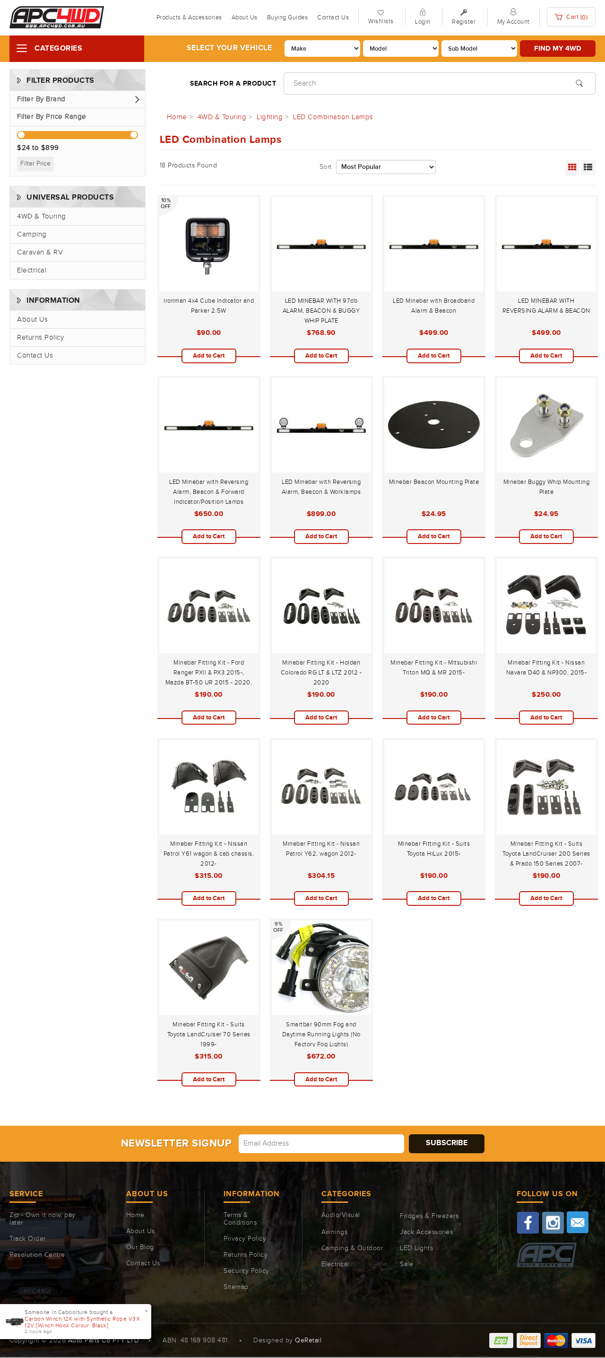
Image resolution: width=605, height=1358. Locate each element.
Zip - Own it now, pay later (42, 1219)
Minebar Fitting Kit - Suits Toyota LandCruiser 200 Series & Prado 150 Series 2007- (546, 853)
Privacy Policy (245, 1239)
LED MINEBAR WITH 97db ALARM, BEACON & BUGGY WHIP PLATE (321, 310)
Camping (32, 234)
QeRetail (308, 1340)
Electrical (31, 270)
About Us (245, 17)
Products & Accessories (189, 17)
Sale (406, 1264)
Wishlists (381, 21)
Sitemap (236, 1287)
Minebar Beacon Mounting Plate (434, 482)
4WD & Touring (41, 216)
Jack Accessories (426, 1232)
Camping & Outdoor (352, 1248)
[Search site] (579, 82)
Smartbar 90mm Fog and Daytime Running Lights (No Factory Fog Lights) (321, 1034)
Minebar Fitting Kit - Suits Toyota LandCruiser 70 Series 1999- (209, 1034)
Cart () (576, 17)
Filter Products (60, 80)
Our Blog (140, 1247)
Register (463, 22)
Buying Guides (287, 17)
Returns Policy (40, 337)
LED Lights (416, 1248)
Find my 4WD (557, 48)
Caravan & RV (40, 252)
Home (135, 1215)
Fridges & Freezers (429, 1216)
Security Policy (246, 1271)
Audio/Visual (340, 1215)
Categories (58, 48)
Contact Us (333, 17)
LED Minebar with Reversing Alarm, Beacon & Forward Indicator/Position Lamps (208, 492)
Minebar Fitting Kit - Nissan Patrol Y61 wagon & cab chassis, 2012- (209, 853)
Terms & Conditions (240, 1219)
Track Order (27, 1239)
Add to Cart (209, 355)
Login (423, 22)
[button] (77, 99)
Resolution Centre (37, 1255)
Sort (326, 167)
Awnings (334, 1232)
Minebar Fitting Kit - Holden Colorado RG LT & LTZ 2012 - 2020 (321, 672)
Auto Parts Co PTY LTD (103, 1340)
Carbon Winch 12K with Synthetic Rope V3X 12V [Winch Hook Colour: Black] (82, 1322)
